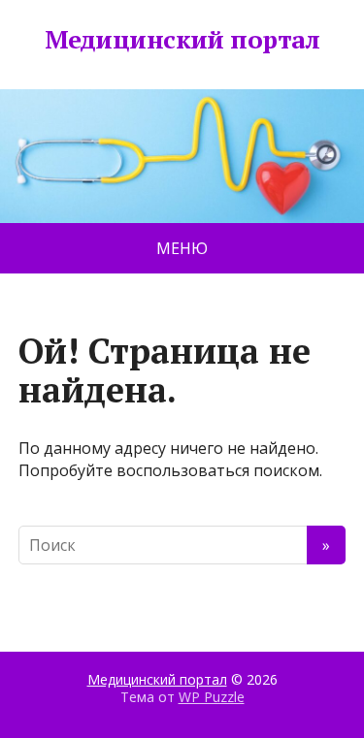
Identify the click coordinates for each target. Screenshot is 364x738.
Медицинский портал (182, 39)
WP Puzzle (212, 697)
